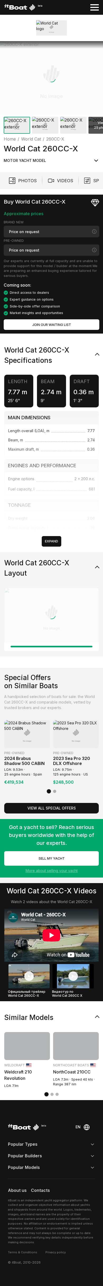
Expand (51, 541)
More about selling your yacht (52, 870)
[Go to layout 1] (51, 646)
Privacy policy (55, 1252)
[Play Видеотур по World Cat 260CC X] (73, 976)
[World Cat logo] (51, 27)
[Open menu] (94, 7)
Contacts (40, 1190)
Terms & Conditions (22, 1252)
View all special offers (51, 808)
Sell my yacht (52, 858)
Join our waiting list (51, 325)
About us (17, 1190)
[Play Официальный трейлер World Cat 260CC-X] (29, 976)
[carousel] (51, 88)
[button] (51, 78)
